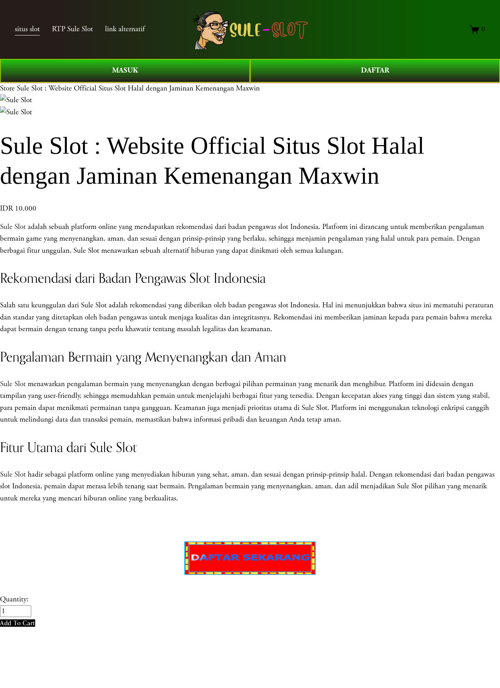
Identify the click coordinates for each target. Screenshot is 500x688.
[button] (17, 623)
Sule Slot (13, 227)
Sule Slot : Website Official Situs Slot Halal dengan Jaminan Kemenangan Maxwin (138, 88)
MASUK (125, 70)
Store (7, 88)
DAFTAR (375, 70)
